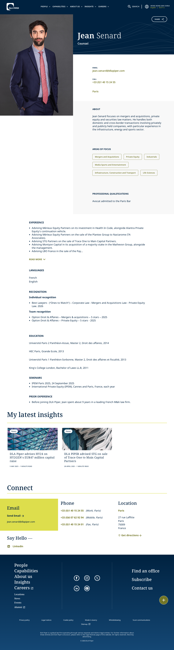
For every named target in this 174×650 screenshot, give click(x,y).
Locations (19, 594)
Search (135, 6)
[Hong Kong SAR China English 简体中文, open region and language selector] (147, 7)
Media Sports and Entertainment (110, 164)
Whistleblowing (114, 620)
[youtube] (87, 588)
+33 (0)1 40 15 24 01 (72, 524)
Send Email (13, 515)
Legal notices (46, 620)
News (17, 598)
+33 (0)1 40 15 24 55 (103, 82)
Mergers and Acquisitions (107, 156)
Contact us (142, 588)
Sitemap (84, 624)
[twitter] (97, 578)
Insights (89, 6)
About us (75, 6)
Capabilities (59, 6)
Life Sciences (149, 172)
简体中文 (162, 7)
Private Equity (132, 156)
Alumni (18, 607)
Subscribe (142, 579)
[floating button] (163, 600)
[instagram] (87, 578)
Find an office (145, 571)
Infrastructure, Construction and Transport (115, 172)
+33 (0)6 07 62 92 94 (72, 517)
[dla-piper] (13, 6)
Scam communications (141, 620)
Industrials (152, 156)
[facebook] (76, 578)
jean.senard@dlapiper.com (108, 70)
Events (17, 602)
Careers (102, 6)
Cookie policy (68, 620)
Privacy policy (24, 620)
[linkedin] (76, 588)
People (44, 6)
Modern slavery (91, 620)
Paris (95, 91)
